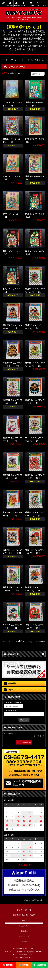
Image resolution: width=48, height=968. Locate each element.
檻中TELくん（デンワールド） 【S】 (12, 476)
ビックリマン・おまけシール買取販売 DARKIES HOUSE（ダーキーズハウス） (24, 953)
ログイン (23, 5)
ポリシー (24, 941)
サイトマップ (24, 936)
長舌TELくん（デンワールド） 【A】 (35, 626)
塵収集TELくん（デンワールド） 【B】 (12, 589)
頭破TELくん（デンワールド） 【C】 (12, 326)
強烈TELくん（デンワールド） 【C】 (12, 401)
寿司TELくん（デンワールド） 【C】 (12, 626)
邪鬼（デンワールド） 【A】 (13, 252)
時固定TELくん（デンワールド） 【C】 (35, 514)
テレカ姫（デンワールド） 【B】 (12, 104)
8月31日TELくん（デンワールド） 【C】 (12, 551)
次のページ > (41, 642)
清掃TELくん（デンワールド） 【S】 (35, 326)
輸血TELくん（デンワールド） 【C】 (35, 476)
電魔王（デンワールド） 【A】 (11, 140)
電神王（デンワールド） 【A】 (34, 104)
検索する (24, 719)
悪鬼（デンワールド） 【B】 (13, 290)
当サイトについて (24, 910)
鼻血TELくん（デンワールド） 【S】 (12, 514)
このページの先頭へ (32, 900)
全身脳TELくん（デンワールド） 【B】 (35, 290)
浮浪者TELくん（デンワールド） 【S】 (12, 364)
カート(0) (31, 5)
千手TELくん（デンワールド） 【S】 (35, 439)
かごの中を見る (24, 742)
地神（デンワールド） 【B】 (35, 178)
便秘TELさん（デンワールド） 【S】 (12, 439)
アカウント (10, 5)
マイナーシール (17, 60)
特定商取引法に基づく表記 (24, 915)
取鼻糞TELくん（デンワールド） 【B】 (35, 589)
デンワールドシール (36, 60)
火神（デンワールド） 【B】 (13, 178)
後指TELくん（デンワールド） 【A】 (35, 551)
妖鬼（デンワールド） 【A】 (35, 215)
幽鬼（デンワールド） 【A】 (35, 252)
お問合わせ (24, 931)
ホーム (5, 60)
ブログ (3, 5)
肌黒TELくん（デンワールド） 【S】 (35, 401)
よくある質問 (24, 926)
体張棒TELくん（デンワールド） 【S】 (35, 364)
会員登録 (17, 5)
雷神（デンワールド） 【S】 (13, 215)
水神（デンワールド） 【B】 (35, 140)
